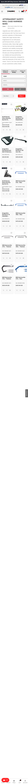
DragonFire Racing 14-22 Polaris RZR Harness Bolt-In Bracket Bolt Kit (20, 118)
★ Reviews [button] (26, 393)
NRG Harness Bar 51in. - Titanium (7, 278)
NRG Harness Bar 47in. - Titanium (7, 245)
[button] (22, 11)
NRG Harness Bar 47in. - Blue (20, 278)
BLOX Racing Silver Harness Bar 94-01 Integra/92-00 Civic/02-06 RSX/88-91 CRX (6, 118)
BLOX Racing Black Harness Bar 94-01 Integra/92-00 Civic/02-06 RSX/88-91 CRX (6, 182)
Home (4, 26)
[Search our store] (20, 11)
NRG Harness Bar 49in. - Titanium (20, 245)
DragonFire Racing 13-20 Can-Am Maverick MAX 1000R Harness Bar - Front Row (20, 150)
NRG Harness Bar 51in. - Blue (20, 181)
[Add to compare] (6, 129)
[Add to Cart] (3, 129)
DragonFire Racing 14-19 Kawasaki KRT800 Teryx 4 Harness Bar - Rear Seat (6, 214)
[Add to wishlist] (11, 104)
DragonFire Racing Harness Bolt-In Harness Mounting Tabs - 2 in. (6, 150)
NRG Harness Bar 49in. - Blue (20, 213)
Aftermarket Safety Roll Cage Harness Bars (15, 27)
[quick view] (10, 129)
